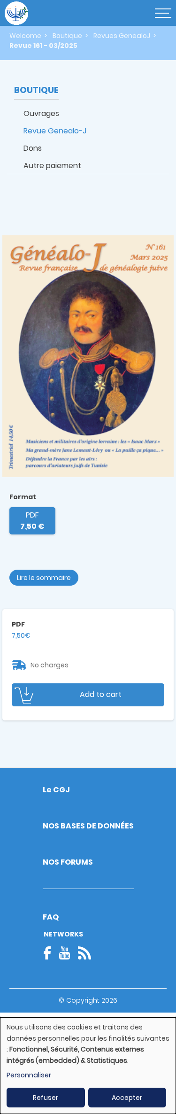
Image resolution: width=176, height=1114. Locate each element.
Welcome (25, 35)
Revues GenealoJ (121, 35)
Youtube (64, 952)
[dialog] (88, 1065)
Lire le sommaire (44, 577)
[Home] (16, 13)
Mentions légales (88, 1017)
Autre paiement (52, 165)
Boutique (67, 35)
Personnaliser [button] (29, 1075)
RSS (84, 952)
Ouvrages (41, 113)
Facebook (50, 952)
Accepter (127, 1097)
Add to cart (101, 694)
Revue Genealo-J (54, 130)
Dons (32, 148)
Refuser (45, 1097)
